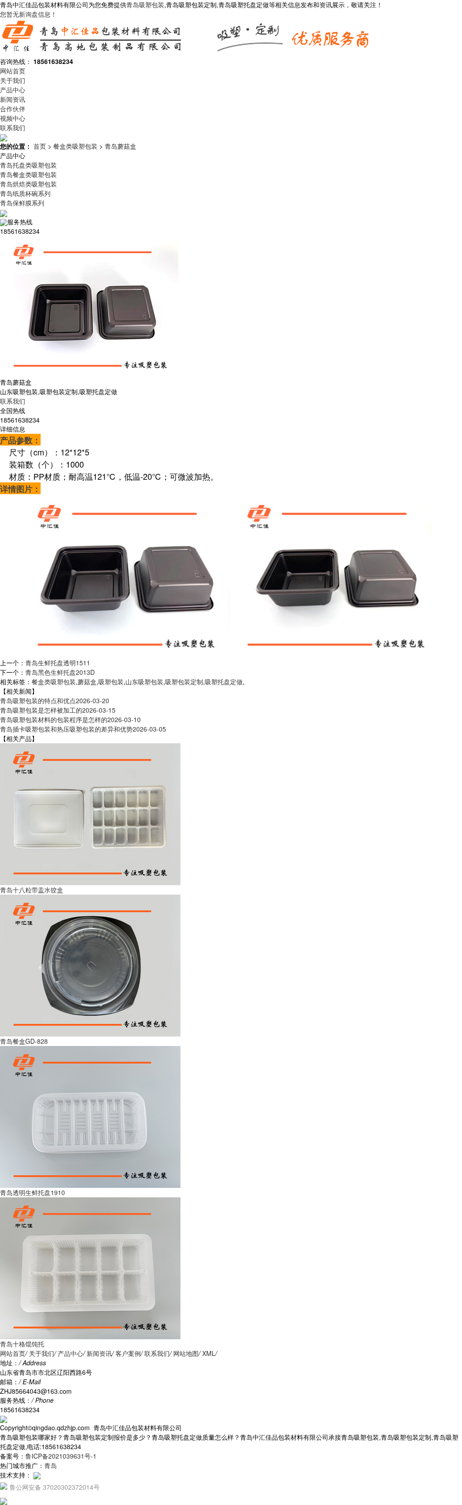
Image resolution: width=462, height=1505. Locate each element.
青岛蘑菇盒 (120, 145)
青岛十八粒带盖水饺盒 (31, 889)
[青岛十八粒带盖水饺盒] (90, 813)
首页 (39, 145)
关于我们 (12, 80)
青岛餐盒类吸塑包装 (28, 174)
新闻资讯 (12, 99)
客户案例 (128, 1353)
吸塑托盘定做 (224, 681)
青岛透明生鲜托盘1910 (32, 1192)
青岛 (50, 1465)
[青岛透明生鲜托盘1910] (90, 1115)
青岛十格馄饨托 (22, 1343)
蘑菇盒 (87, 681)
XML (208, 1353)
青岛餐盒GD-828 (24, 1041)
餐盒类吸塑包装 (75, 145)
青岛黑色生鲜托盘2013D (60, 672)
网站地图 (186, 1353)
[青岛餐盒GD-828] (90, 964)
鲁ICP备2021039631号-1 (61, 1455)
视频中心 (12, 118)
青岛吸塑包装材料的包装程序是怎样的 (70, 719)
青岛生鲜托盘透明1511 (57, 662)
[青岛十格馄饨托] (90, 1267)
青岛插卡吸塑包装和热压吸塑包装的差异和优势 (83, 728)
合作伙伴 (12, 108)
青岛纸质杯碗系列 (25, 193)
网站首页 (12, 70)
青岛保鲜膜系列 (22, 202)
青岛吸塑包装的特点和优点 (54, 700)
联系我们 (12, 127)
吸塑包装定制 (184, 681)
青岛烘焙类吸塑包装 (28, 183)
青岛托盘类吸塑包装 (28, 164)
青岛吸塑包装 (145, 4)
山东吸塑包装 (144, 681)
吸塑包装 (111, 681)
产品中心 (12, 89)
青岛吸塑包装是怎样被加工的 (58, 709)
